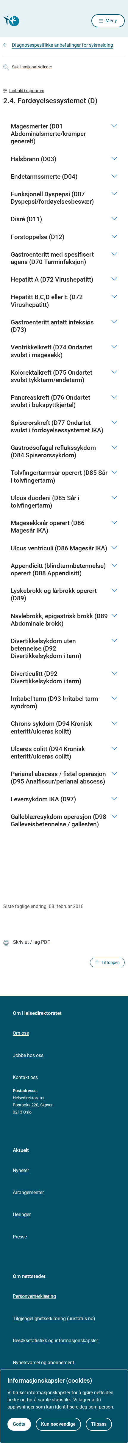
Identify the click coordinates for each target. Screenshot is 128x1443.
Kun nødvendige (58, 1424)
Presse (20, 1237)
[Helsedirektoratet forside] (10, 21)
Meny (111, 20)
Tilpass (99, 1424)
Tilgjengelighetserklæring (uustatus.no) (54, 1318)
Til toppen (111, 962)
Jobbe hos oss (28, 1055)
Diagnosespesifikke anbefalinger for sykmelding (62, 45)
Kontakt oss (25, 1077)
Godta (19, 1424)
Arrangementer (28, 1192)
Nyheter (21, 1170)
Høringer (22, 1214)
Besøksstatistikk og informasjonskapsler (55, 1340)
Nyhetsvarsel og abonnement (43, 1362)
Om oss (21, 1033)
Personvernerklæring (34, 1296)
